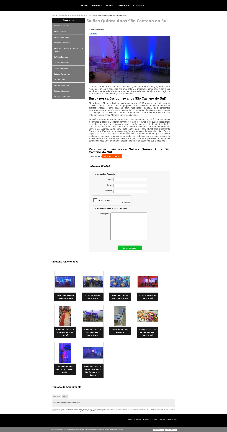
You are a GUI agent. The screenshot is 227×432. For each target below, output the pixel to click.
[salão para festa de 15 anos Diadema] (65, 282)
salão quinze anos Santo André (147, 296)
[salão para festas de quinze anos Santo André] (65, 316)
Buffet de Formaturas (61, 37)
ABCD (65, 396)
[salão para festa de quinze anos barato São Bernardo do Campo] (93, 353)
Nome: (110, 179)
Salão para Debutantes (62, 91)
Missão (110, 5)
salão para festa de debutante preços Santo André (147, 332)
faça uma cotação (112, 156)
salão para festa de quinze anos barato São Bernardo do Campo (92, 370)
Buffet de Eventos (60, 31)
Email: (110, 185)
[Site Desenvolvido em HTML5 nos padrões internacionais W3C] (158, 430)
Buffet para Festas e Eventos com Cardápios (68, 50)
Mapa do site (172, 420)
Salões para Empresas (62, 97)
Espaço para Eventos (61, 63)
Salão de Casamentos (62, 74)
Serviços (123, 5)
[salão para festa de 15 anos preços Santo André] (93, 316)
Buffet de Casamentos (61, 26)
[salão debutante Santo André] (93, 282)
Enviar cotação (129, 248)
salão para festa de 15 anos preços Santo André (92, 332)
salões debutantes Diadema (120, 330)
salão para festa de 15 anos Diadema (65, 296)
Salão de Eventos (60, 80)
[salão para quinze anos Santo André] (120, 282)
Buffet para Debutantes (62, 43)
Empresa (97, 5)
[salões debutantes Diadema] (120, 316)
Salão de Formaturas (61, 85)
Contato (138, 5)
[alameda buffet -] (64, 5)
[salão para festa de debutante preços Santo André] (147, 316)
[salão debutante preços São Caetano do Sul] (65, 353)
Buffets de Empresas (61, 57)
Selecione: (56, 396)
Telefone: (109, 191)
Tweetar (93, 33)
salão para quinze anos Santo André (120, 296)
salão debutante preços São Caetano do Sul (65, 369)
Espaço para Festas (61, 68)
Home (84, 5)
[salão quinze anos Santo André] (147, 282)
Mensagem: (105, 214)
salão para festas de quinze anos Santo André (65, 332)
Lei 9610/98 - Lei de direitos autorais (98, 411)
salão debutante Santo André (92, 296)
